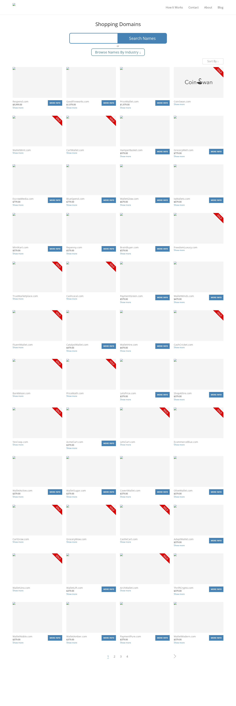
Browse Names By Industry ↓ (118, 52)
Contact (193, 7)
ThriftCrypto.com (183, 587)
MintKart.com (20, 247)
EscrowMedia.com (23, 198)
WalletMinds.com (184, 296)
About (208, 7)
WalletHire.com (129, 344)
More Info (55, 103)
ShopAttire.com (183, 393)
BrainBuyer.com (129, 247)
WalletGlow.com (129, 198)
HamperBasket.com (131, 150)
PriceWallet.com (129, 101)
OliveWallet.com (183, 490)
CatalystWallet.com (77, 344)
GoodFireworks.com (77, 101)
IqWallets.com (182, 198)
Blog (220, 7)
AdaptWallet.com (183, 539)
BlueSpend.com (75, 198)
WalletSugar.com (76, 490)
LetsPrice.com (128, 393)
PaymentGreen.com (131, 296)
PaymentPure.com (130, 636)
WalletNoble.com (22, 636)
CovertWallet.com (130, 490)
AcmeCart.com (74, 442)
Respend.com (20, 101)
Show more (18, 107)
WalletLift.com (74, 587)
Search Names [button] (142, 38)
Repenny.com (74, 247)
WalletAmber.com (76, 636)
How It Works (174, 7)
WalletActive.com (22, 490)
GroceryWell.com (183, 150)
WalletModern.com (185, 636)
